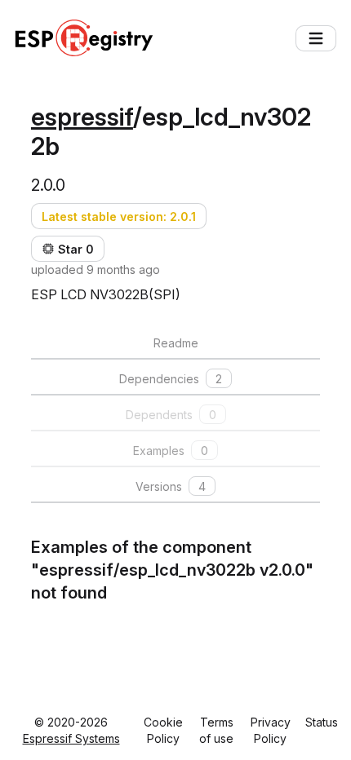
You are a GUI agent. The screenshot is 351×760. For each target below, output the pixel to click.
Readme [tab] (175, 343)
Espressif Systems (71, 738)
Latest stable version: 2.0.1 (119, 216)
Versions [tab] (171, 486)
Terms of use (216, 730)
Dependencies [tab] (170, 379)
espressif (82, 116)
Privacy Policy (271, 730)
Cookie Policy (163, 730)
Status (321, 722)
